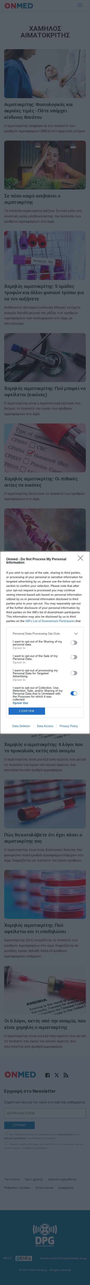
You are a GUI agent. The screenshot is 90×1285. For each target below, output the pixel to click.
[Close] (82, 559)
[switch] (74, 643)
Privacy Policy (69, 726)
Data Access (45, 726)
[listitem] (45, 633)
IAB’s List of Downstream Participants (50, 621)
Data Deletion (21, 726)
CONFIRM (27, 711)
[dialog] (45, 642)
